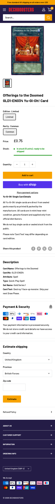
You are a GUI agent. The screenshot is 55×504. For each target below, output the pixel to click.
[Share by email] (50, 248)
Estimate (12, 399)
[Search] (48, 17)
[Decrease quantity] (17, 164)
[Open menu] (4, 10)
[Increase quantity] (32, 164)
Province (7, 367)
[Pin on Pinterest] (39, 248)
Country (7, 353)
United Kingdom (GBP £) (14, 468)
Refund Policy (9, 412)
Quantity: (7, 164)
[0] (49, 9)
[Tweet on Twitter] (44, 248)
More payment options (27, 192)
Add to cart (27, 175)
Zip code (7, 380)
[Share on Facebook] (33, 248)
